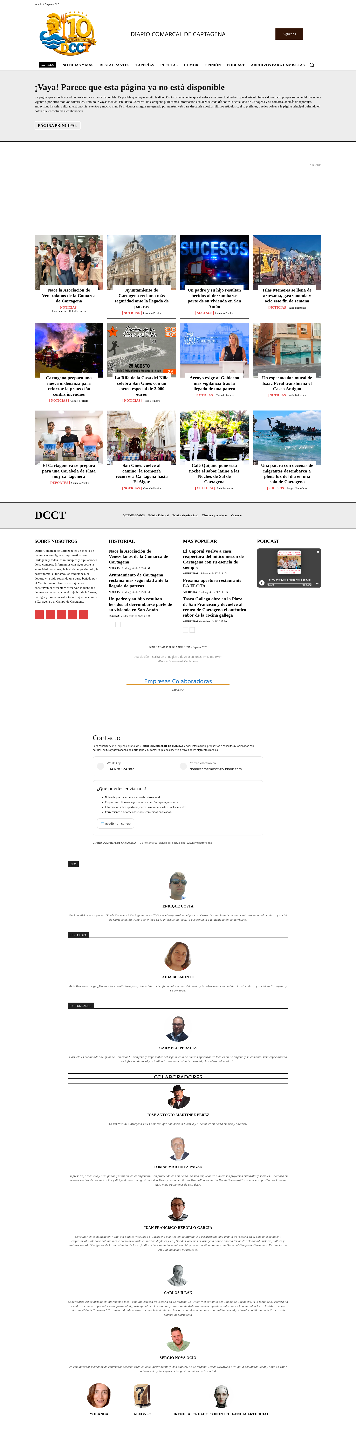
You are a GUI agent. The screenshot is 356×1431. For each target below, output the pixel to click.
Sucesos (204, 313)
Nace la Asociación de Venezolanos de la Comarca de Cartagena (69, 295)
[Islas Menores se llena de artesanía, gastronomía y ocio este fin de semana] (287, 262)
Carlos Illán (178, 1293)
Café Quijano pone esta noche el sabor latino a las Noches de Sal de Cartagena (214, 473)
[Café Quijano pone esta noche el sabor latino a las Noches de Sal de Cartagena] (214, 438)
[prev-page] (111, 624)
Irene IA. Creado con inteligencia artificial (221, 1414)
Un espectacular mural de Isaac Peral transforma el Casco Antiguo (287, 383)
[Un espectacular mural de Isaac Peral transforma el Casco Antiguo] (287, 350)
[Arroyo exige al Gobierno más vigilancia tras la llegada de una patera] (214, 350)
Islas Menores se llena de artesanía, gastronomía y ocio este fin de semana (287, 295)
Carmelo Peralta (152, 313)
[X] (61, 614)
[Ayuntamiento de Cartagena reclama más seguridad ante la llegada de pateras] (141, 262)
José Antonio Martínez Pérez (178, 1115)
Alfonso (142, 1414)
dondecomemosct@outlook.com (216, 768)
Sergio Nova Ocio (297, 488)
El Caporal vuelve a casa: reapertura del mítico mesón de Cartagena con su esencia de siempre (213, 559)
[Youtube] (83, 614)
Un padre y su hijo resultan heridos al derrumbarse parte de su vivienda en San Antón (214, 298)
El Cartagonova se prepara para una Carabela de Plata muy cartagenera (69, 471)
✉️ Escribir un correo (116, 823)
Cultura (205, 488)
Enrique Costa (178, 906)
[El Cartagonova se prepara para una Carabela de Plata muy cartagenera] (69, 438)
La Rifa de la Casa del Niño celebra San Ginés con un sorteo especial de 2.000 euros (142, 386)
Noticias (68, 307)
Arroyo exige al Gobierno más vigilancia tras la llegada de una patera (214, 383)
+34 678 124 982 (120, 768)
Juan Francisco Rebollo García (69, 311)
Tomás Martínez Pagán (178, 1167)
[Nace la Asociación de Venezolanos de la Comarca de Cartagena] (69, 262)
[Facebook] (39, 614)
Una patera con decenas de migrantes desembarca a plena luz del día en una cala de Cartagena (287, 473)
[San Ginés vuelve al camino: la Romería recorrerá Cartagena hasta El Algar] (141, 438)
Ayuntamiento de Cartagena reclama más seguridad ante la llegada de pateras (142, 298)
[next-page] (118, 624)
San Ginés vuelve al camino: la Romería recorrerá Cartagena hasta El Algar (142, 473)
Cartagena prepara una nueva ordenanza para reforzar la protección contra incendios (69, 386)
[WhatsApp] (72, 614)
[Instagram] (50, 614)
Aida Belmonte (297, 307)
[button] (312, 65)
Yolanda (99, 1414)
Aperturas (190, 573)
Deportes (59, 482)
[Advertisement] (158, 196)
